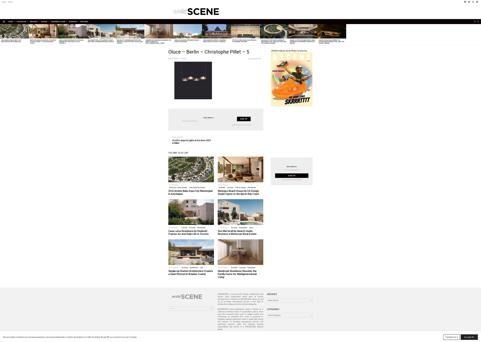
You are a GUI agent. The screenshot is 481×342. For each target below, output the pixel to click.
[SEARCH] (478, 22)
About (10, 2)
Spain (251, 228)
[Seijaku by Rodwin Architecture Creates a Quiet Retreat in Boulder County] (129, 31)
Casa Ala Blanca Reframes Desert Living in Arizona (186, 40)
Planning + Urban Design (178, 187)
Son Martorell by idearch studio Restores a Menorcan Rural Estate (101, 40)
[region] (240, 336)
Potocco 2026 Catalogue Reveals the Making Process (244, 40)
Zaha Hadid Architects (197, 187)
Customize (450, 337)
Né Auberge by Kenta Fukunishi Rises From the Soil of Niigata (214, 40)
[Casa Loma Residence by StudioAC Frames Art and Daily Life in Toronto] (72, 31)
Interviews (84, 21)
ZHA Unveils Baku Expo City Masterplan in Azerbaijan (11, 40)
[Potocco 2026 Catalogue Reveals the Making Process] (245, 31)
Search (211, 309)
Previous (1, 35)
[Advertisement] (292, 133)
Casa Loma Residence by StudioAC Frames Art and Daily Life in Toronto (71, 41)
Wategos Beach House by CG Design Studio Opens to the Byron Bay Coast (43, 41)
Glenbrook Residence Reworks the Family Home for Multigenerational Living (237, 274)
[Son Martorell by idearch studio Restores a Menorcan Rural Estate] (101, 31)
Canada (184, 228)
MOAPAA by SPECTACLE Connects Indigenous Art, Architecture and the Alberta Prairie (273, 41)
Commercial (21, 21)
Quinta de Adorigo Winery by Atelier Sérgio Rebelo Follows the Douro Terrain (331, 41)
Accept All (469, 337)
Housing (230, 187)
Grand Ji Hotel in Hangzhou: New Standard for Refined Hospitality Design (302, 41)
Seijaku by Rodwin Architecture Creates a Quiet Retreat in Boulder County (130, 41)
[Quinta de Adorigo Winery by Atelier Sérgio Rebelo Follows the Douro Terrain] (331, 31)
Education (33, 21)
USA (201, 268)
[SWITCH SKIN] (475, 22)
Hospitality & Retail (58, 21)
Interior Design (240, 187)
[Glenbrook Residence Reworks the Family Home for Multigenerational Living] (158, 31)
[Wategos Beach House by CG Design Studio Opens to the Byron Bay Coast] (43, 31)
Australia (222, 187)
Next (479, 35)
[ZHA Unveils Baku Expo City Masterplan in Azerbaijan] (14, 31)
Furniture (44, 21)
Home (4, 2)
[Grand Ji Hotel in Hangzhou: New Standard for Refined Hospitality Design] (303, 31)
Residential (73, 21)
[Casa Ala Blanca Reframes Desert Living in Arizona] (187, 31)
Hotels (10, 21)
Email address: (208, 118)
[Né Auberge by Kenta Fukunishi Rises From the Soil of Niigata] (216, 31)
